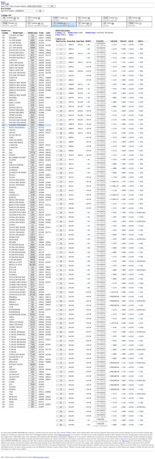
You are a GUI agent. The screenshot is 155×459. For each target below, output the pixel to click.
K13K (32, 200)
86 (61, 425)
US (105, 23)
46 (61, 248)
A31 (32, 35)
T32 (32, 337)
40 (61, 221)
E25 (32, 132)
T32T (32, 349)
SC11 (32, 319)
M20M (33, 252)
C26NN (32, 90)
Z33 (32, 392)
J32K (32, 180)
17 (61, 120)
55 (61, 288)
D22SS (32, 110)
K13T (32, 207)
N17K (32, 277)
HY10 (32, 167)
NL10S (32, 289)
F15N (32, 142)
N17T (32, 287)
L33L (32, 227)
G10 (32, 155)
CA (29, 18)
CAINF (55, 18)
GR (54, 23)
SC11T (32, 324)
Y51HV (32, 384)
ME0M (32, 260)
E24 (32, 130)
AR (4, 18)
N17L (32, 282)
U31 (32, 362)
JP (79, 23)
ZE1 (32, 407)
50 (61, 266)
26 (61, 159)
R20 (32, 304)
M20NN (32, 257)
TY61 (32, 357)
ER (130, 18)
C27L (32, 95)
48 (61, 257)
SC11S (32, 322)
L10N (32, 215)
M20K (32, 245)
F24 (32, 147)
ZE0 (32, 404)
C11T (32, 70)
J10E (32, 170)
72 (61, 363)
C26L (32, 83)
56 (61, 292)
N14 (32, 267)
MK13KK (33, 265)
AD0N (32, 45)
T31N (32, 334)
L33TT (33, 235)
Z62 (32, 402)
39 (61, 217)
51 (61, 270)
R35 (32, 307)
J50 (32, 187)
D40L (32, 120)
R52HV (32, 314)
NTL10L (32, 292)
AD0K (32, 40)
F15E (32, 140)
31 (61, 182)
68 (61, 345)
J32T (32, 185)
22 (61, 142)
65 (61, 332)
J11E (32, 172)
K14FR (32, 210)
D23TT (32, 117)
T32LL (33, 342)
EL (79, 18)
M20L (32, 250)
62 (61, 319)
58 (61, 301)
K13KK (32, 202)
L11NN (32, 222)
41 (61, 226)
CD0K (32, 100)
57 (61, 297)
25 (61, 155)
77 (61, 385)
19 (61, 129)
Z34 (32, 394)
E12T (32, 127)
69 (61, 350)
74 (61, 372)
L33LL (33, 230)
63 (61, 323)
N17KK (32, 279)
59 (61, 305)
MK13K (32, 262)
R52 (32, 312)
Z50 (32, 397)
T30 (32, 329)
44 (61, 239)
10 (61, 89)
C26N (32, 88)
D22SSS (32, 112)
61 (61, 314)
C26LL (33, 85)
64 (61, 327)
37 (61, 208)
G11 (32, 157)
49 (61, 261)
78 (61, 389)
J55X (32, 190)
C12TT (32, 75)
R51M (32, 309)
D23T (32, 115)
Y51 (32, 382)
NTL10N (32, 294)
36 (61, 204)
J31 (32, 175)
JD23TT (32, 192)
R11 (32, 302)
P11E (32, 299)
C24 (32, 80)
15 (61, 111)
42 (61, 230)
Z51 (32, 399)
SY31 (32, 327)
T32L (32, 339)
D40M (32, 122)
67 (61, 341)
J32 (32, 177)
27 (61, 164)
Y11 (32, 377)
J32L (32, 182)
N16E (32, 275)
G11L (32, 160)
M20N (32, 255)
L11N (32, 220)
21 (61, 137)
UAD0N (32, 364)
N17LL (33, 284)
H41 (32, 165)
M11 (32, 242)
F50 (32, 150)
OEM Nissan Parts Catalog (41, 457)
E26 (32, 135)
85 (61, 420)
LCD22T (32, 240)
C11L (32, 65)
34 (61, 195)
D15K (32, 105)
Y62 (32, 389)
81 (61, 403)
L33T (32, 232)
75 (61, 376)
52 (61, 274)
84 (61, 416)
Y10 (32, 374)
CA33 (32, 97)
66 (61, 336)
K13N (32, 205)
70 (61, 354)
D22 (32, 107)
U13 (32, 359)
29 (61, 173)
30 (61, 177)
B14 (32, 53)
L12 (32, 225)
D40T (32, 125)
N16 (32, 272)
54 (61, 283)
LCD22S (32, 237)
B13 (32, 50)
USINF (131, 23)
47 (61, 252)
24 (61, 151)
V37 (32, 367)
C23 (32, 78)
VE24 (32, 369)
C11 (32, 63)
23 (61, 146)
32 (61, 186)
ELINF (106, 18)
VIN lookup (125, 441)
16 (61, 115)
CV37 (32, 102)
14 (61, 106)
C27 (32, 93)
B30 (32, 60)
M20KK (32, 247)
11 (61, 93)
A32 (32, 38)
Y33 (32, 379)
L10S (32, 217)
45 (61, 243)
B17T (32, 55)
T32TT (32, 352)
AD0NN (32, 48)
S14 (32, 317)
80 (61, 398)
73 (61, 367)
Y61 (32, 387)
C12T (32, 73)
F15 (32, 137)
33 (61, 190)
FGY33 (32, 152)
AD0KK (32, 43)
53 (61, 279)
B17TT (32, 58)
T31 (32, 332)
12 (61, 98)
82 (61, 407)
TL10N (32, 354)
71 (61, 358)
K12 (32, 197)
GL (29, 23)
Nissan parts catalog (64, 435)
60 (61, 310)
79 (61, 394)
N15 (32, 270)
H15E (32, 162)
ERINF (5, 23)
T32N (32, 344)
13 (61, 102)
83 (61, 411)
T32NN (32, 347)
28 (61, 168)
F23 (32, 145)
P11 (32, 297)
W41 (32, 372)
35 (61, 199)
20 (61, 133)
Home (3, 2)
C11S (32, 68)
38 (61, 213)
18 (61, 124)
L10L (32, 212)
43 (61, 235)
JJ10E (33, 195)
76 (61, 380)
